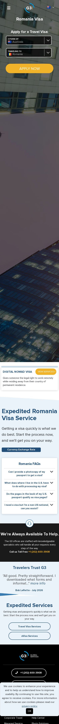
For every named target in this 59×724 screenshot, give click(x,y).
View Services (46, 371)
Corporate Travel (13, 718)
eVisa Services (29, 636)
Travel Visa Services (29, 626)
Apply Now (29, 69)
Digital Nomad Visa (17, 371)
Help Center (38, 718)
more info (37, 583)
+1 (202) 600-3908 (39, 552)
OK (29, 711)
